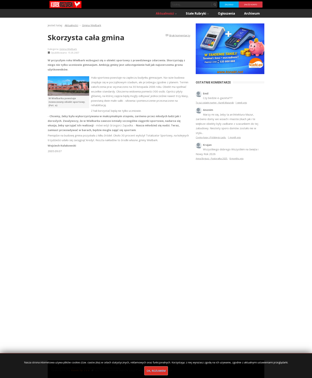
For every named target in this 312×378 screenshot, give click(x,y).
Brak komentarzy (179, 35)
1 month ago (234, 137)
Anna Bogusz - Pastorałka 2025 (212, 158)
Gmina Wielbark (68, 49)
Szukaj (214, 4)
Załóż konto (250, 5)
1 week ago (241, 102)
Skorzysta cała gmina (86, 37)
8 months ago (236, 158)
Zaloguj (229, 5)
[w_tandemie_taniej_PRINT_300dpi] (230, 48)
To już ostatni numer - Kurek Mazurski (215, 102)
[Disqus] (119, 204)
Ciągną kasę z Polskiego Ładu (211, 137)
